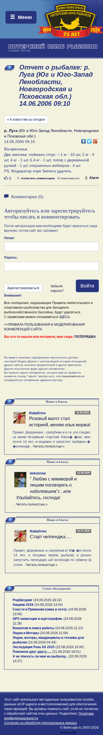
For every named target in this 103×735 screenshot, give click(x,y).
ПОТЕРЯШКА (85, 337)
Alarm (94, 178)
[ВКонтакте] (84, 140)
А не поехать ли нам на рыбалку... (40, 656)
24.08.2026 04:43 (42, 642)
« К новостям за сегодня (26, 119)
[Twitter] (89, 140)
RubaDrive (37, 413)
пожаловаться (70, 178)
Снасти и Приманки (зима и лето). (40, 609)
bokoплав (38, 473)
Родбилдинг (22, 600)
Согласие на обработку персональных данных (40, 723)
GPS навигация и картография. (38, 619)
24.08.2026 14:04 (48, 605)
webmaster (68, 732)
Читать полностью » (49, 446)
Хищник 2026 (23, 605)
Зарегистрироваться (23, 288)
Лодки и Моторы (26, 633)
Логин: (9, 238)
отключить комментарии (38, 178)
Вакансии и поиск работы (33, 628)
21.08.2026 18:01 (66, 652)
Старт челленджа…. (50, 536)
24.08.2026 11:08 (54, 633)
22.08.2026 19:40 (70, 647)
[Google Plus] (95, 140)
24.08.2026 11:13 (69, 628)
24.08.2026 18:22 (47, 600)
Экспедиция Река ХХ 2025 (34, 647)
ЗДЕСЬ (64, 317)
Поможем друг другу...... (32, 652)
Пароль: (11, 257)
